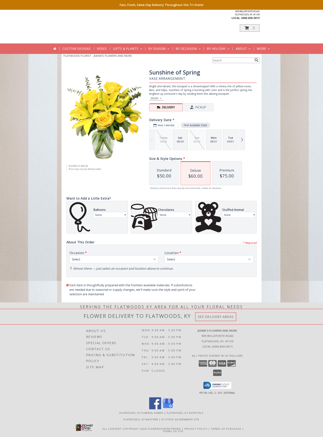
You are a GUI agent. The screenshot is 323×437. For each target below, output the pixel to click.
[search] (256, 60)
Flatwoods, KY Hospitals (185, 413)
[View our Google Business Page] (168, 408)
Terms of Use (173, 431)
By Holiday (216, 49)
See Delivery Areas (216, 317)
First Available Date (195, 125)
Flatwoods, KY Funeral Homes (141, 413)
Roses (102, 49)
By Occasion (186, 49)
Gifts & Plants (126, 49)
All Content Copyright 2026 (124, 428)
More (261, 49)
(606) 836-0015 (250, 18)
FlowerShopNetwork (164, 428)
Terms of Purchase (226, 428)
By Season (157, 49)
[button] (250, 28)
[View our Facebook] (155, 408)
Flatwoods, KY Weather (141, 419)
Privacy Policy (195, 428)
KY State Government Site (180, 419)
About (241, 49)
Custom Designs (76, 49)
